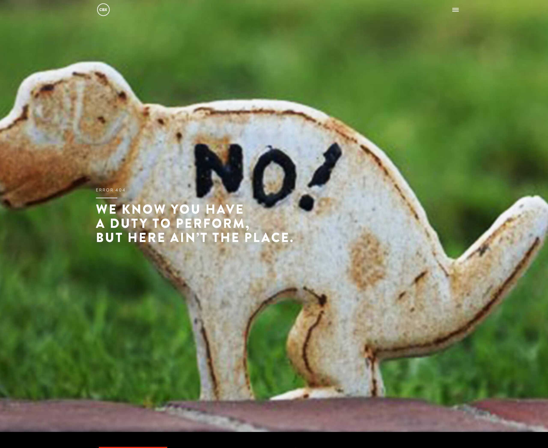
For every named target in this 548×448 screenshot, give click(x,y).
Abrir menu (456, 9)
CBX (103, 9)
